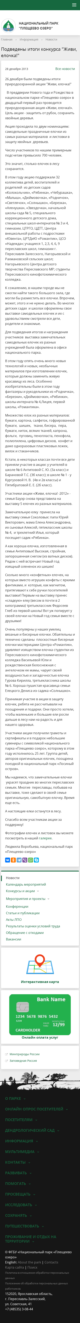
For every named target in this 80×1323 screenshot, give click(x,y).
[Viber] (24, 860)
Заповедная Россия (23, 1061)
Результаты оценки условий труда (33, 926)
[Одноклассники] (13, 860)
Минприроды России (25, 1054)
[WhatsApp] (30, 860)
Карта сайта (14, 1267)
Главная (7, 39)
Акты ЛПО (14, 919)
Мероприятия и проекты (25, 898)
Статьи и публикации (23, 913)
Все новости (65, 68)
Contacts (51, 1262)
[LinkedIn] (16, 1314)
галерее (45, 838)
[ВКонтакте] (7, 860)
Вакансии (13, 939)
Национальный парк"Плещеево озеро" (38, 25)
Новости (51, 39)
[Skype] (36, 860)
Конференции (17, 906)
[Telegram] (19, 860)
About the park (29, 1262)
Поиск (32, 1267)
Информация (29, 39)
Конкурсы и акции (20, 891)
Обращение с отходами (25, 932)
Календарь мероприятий (26, 884)
